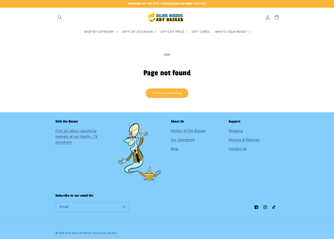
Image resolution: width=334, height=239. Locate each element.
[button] (59, 17)
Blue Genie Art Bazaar (79, 233)
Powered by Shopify (105, 233)
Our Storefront (183, 140)
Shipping (236, 131)
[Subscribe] (123, 207)
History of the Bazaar (188, 131)
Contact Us (238, 149)
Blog (174, 149)
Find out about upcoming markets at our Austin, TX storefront (76, 136)
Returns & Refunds (244, 140)
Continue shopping (167, 93)
